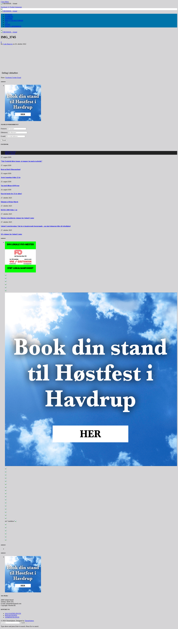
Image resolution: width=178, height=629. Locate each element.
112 (6, 23)
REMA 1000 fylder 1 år (9, 210)
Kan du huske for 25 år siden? (11, 194)
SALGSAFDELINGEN (13, 613)
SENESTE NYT (10, 152)
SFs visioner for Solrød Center (11, 234)
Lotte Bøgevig (8, 44)
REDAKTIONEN (11, 615)
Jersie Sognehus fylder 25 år (10, 177)
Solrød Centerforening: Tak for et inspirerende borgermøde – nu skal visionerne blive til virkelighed (35, 226)
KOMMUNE (9, 17)
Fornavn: (4, 129)
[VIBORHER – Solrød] (9, 11)
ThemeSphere (29, 621)
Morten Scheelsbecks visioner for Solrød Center (17, 218)
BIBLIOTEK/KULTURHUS (14, 21)
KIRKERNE (9, 19)
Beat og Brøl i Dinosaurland (10, 169)
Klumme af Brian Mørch (9, 202)
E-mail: (3, 136)
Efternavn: (4, 132)
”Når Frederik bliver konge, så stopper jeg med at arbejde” (21, 161)
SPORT (7, 24)
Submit (23, 623)
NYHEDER (8, 15)
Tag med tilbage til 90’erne (10, 185)
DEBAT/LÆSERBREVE (13, 26)
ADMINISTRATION (12, 617)
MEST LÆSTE (10, 154)
